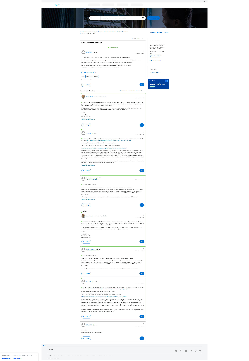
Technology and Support (96, 31)
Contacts (51, 349)
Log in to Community (155, 60)
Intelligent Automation (122, 31)
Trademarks (94, 355)
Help (62, 355)
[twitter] (181, 351)
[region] (19, 357)
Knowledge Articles (155, 72)
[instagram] (195, 351)
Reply (142, 84)
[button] (83, 84)
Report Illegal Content (108, 355)
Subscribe (159, 32)
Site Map (100, 355)
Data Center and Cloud (109, 31)
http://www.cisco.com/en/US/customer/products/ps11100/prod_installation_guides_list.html (104, 148)
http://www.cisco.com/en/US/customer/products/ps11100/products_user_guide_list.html (109, 140)
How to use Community (155, 55)
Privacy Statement (6, 358)
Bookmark (152, 32)
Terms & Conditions (68, 355)
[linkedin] (186, 351)
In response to (92, 179)
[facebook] (176, 351)
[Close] (36, 355)
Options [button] (166, 32)
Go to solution (114, 47)
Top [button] (45, 345)
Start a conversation (153, 17)
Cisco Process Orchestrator (92, 76)
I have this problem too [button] (88, 72)
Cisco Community (84, 31)
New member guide (154, 57)
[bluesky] (200, 350)
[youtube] (191, 351)
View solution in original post (88, 119)
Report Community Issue (53, 355)
